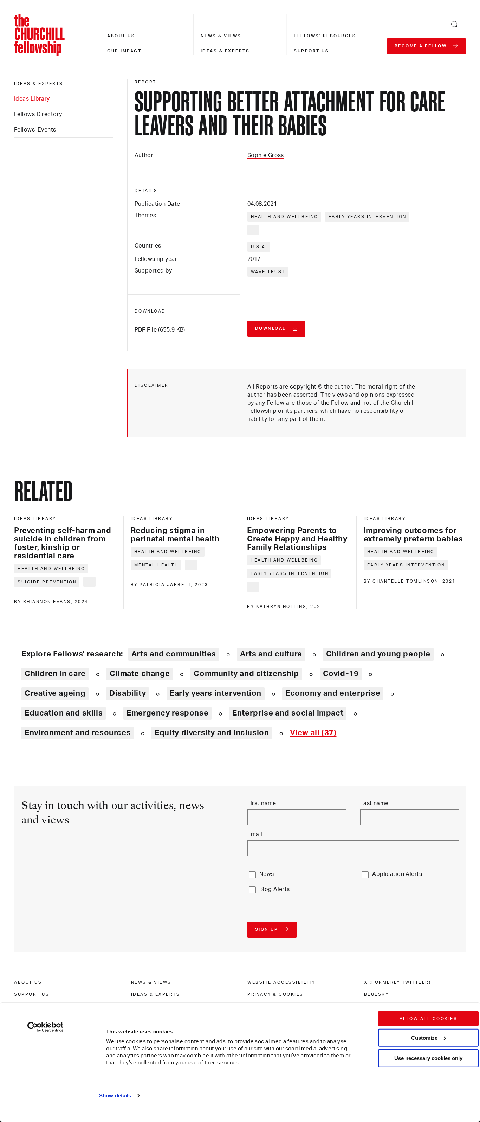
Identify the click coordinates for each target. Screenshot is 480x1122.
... (254, 230)
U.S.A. (259, 247)
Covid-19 (341, 674)
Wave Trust (268, 272)
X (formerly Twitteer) (397, 982)
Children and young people (378, 654)
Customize (424, 1037)
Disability (127, 693)
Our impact (124, 51)
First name (261, 803)
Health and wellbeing (284, 216)
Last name (374, 803)
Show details (115, 1095)
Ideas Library (32, 99)
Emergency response (167, 713)
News (266, 874)
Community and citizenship (246, 674)
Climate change (140, 674)
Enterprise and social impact (287, 713)
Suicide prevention (47, 582)
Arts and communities (173, 654)
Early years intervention (368, 216)
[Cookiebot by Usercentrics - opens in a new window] (45, 1027)
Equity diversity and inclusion (212, 733)
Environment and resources (78, 733)
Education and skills (64, 713)
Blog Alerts (274, 889)
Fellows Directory (38, 114)
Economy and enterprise (332, 693)
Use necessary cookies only (428, 1058)
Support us (311, 51)
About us (121, 36)
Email (254, 834)
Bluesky (376, 994)
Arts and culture (271, 654)
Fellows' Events (35, 130)
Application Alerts (397, 874)
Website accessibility (281, 982)
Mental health (156, 565)
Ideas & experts (225, 51)
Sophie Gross (265, 155)
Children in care (55, 674)
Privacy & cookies (275, 994)
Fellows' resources (325, 36)
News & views (221, 36)
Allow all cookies (429, 1019)
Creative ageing (55, 693)
